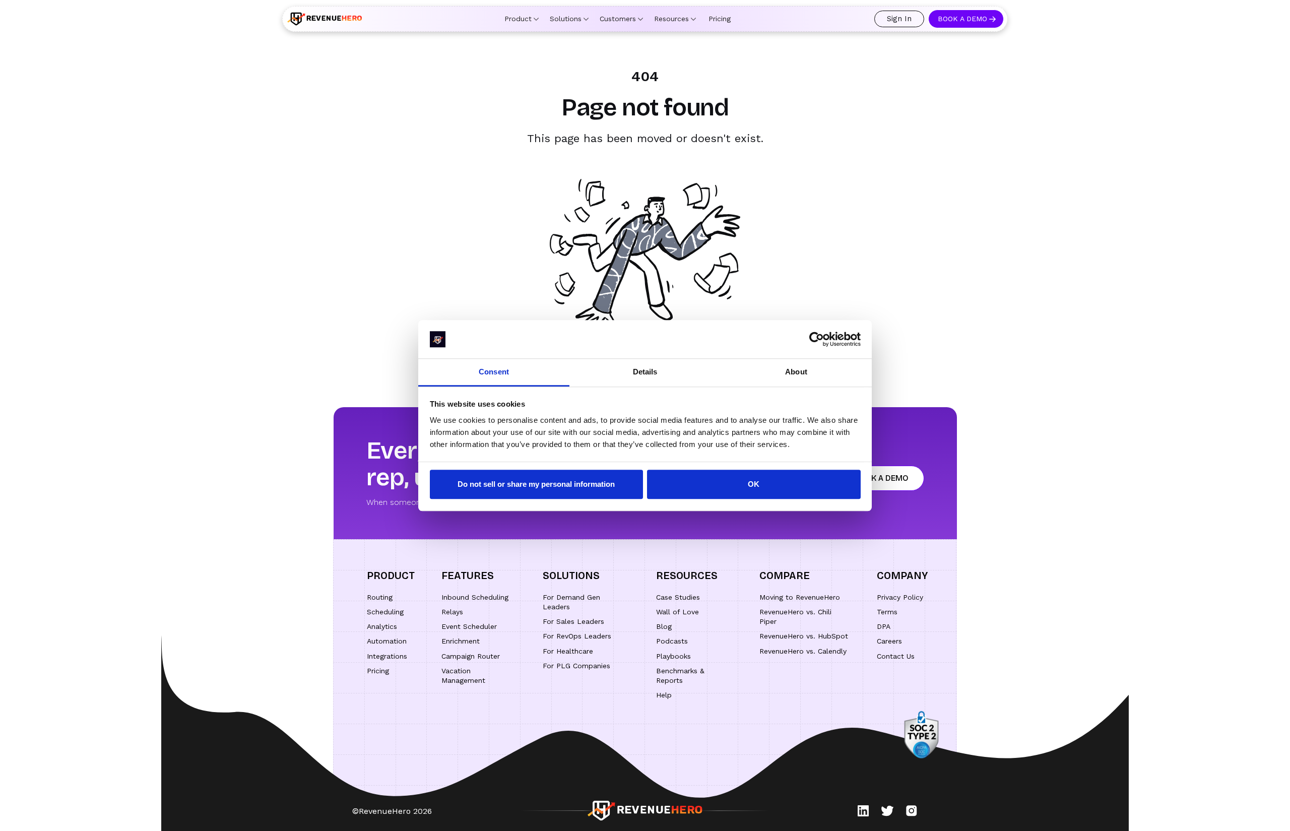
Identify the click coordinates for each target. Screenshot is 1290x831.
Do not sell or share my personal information (536, 484)
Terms (887, 612)
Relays (452, 612)
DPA (883, 626)
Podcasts (672, 641)
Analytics (382, 626)
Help (664, 695)
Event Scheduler (469, 626)
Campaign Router (470, 656)
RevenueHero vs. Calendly (803, 651)
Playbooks (673, 656)
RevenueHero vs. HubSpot (803, 636)
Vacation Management (463, 675)
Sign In (899, 18)
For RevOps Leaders (577, 636)
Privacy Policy (900, 597)
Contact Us (896, 656)
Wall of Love (677, 612)
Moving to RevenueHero (799, 597)
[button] (521, 19)
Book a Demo (962, 19)
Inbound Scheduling (474, 597)
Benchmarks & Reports (680, 675)
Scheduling (385, 612)
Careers (889, 641)
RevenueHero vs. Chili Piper (795, 616)
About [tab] (796, 372)
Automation (387, 641)
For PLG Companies (576, 666)
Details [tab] (645, 372)
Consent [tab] (494, 372)
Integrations (387, 656)
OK (753, 484)
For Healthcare (568, 651)
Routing (380, 597)
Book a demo (881, 478)
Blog (664, 626)
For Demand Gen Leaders (571, 602)
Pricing (719, 19)
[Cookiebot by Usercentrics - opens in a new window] (816, 339)
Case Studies (678, 597)
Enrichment (460, 641)
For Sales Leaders (573, 621)
